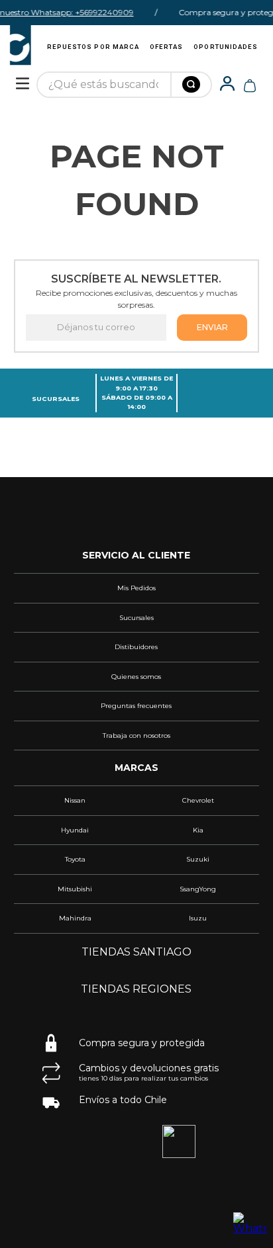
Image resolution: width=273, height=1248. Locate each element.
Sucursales (56, 398)
